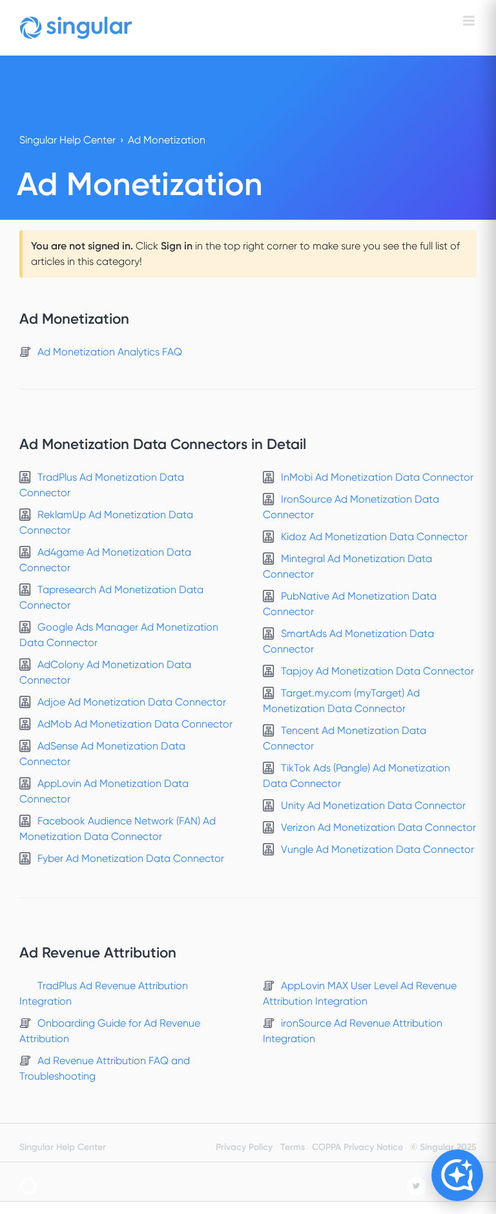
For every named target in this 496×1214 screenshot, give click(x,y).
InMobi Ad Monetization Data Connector (377, 477)
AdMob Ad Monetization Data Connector (134, 724)
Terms (292, 1147)
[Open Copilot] (457, 1175)
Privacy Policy (244, 1147)
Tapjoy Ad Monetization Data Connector (377, 671)
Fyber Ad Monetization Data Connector (130, 858)
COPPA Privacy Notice (357, 1147)
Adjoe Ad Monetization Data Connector (131, 702)
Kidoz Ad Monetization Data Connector (374, 536)
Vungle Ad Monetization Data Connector (377, 849)
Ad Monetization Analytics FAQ (109, 352)
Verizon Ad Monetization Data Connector (378, 827)
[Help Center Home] (75, 28)
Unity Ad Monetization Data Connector (373, 805)
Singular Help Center (67, 140)
